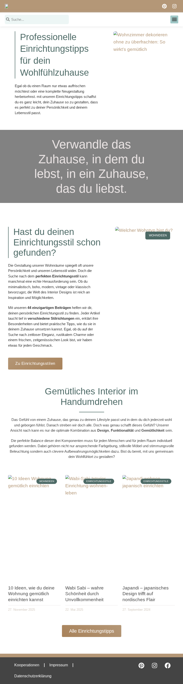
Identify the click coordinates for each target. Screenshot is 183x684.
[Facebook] (167, 666)
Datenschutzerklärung (32, 676)
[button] (174, 19)
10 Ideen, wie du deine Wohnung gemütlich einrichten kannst (31, 593)
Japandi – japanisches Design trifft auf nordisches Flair (145, 593)
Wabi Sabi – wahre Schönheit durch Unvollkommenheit (84, 593)
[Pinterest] (164, 6)
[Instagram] (174, 6)
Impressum (58, 665)
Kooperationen (26, 665)
